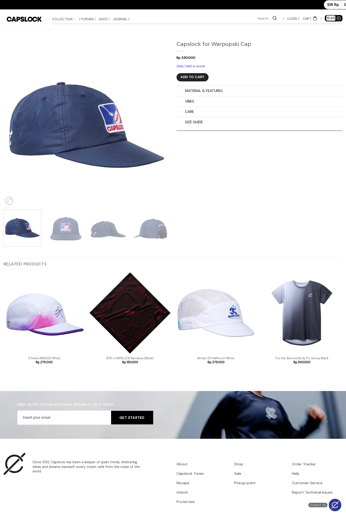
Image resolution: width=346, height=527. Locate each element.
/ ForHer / (87, 19)
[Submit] (274, 18)
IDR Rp (333, 4)
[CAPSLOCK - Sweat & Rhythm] (24, 19)
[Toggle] (181, 91)
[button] (292, 18)
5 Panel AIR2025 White (44, 358)
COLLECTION (62, 19)
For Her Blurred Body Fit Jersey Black (302, 358)
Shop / (104, 19)
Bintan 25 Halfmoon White (215, 358)
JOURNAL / (121, 19)
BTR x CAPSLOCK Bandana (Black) (130, 358)
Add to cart (193, 77)
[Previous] (12, 123)
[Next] (160, 123)
